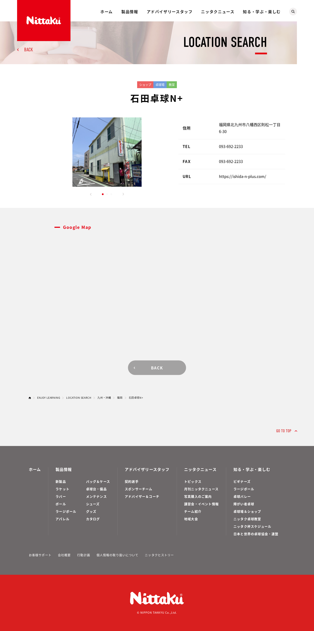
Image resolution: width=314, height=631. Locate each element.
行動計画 (83, 555)
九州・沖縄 (104, 397)
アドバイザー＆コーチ (142, 496)
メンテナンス (96, 496)
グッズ (91, 511)
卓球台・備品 (96, 488)
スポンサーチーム (139, 488)
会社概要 (64, 555)
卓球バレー (242, 496)
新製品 (61, 481)
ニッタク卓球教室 (247, 518)
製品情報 (129, 11)
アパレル (62, 518)
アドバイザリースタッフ (170, 11)
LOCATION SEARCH (78, 397)
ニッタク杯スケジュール (252, 526)
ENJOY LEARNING (48, 397)
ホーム (106, 11)
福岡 (119, 397)
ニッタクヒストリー (159, 555)
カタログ (93, 518)
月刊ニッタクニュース (201, 488)
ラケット (62, 488)
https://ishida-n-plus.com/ (242, 176)
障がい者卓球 (243, 503)
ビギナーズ (242, 481)
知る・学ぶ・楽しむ (262, 11)
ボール (61, 503)
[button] (91, 194)
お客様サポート (40, 555)
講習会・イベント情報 (201, 503)
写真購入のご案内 (198, 496)
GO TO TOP (283, 430)
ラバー (61, 496)
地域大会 (191, 518)
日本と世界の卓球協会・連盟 (256, 533)
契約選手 (132, 481)
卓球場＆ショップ (247, 511)
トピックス (192, 481)
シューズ (93, 503)
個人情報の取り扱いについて (118, 555)
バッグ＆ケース (98, 481)
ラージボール (66, 511)
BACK (28, 50)
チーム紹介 (192, 511)
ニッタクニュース (217, 11)
